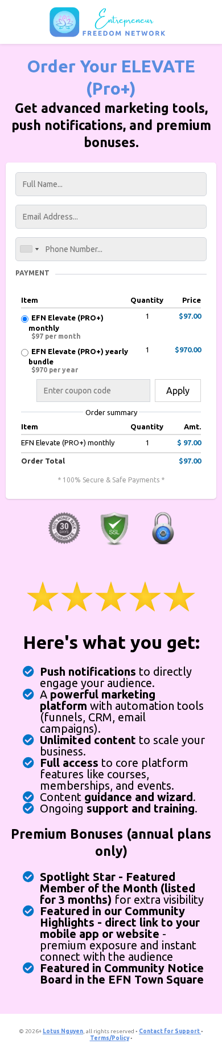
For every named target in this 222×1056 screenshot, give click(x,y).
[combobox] (29, 249)
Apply (178, 390)
